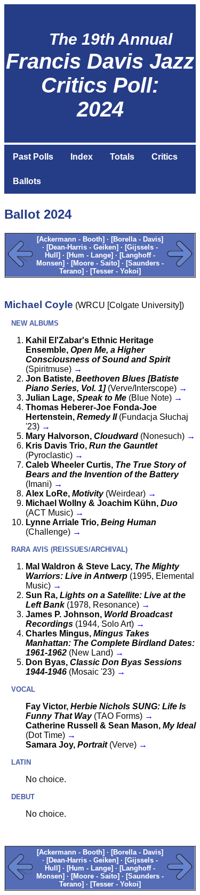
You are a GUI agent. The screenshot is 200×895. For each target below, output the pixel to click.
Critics (164, 156)
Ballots (27, 181)
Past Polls (33, 156)
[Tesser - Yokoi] (115, 271)
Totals (122, 156)
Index (81, 156)
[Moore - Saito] (95, 263)
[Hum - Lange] (90, 255)
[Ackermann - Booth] (71, 239)
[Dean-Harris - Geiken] (82, 247)
